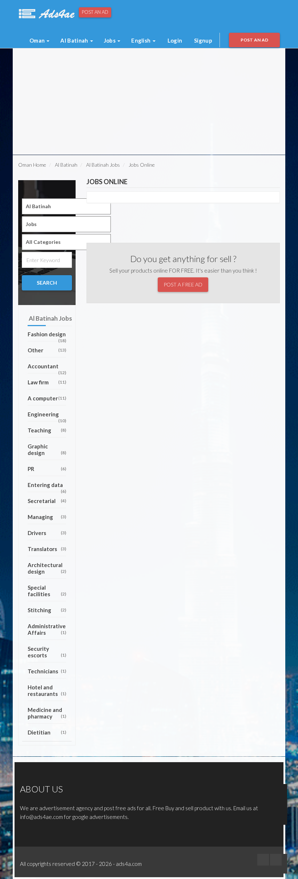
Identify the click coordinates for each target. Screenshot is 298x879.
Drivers (47, 533)
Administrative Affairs (47, 629)
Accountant (47, 368)
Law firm (47, 382)
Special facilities (47, 590)
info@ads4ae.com (41, 816)
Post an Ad (95, 12)
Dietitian (47, 732)
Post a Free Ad (183, 284)
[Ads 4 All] (46, 13)
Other (47, 350)
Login (175, 40)
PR (47, 469)
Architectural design (47, 568)
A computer (47, 398)
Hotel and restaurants (47, 690)
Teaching (47, 430)
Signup (203, 40)
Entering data (47, 487)
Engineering (47, 416)
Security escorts (47, 651)
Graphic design (47, 449)
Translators (47, 549)
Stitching (47, 610)
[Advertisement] (109, 64)
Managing (47, 517)
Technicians (47, 671)
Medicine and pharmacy (47, 713)
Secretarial (47, 501)
